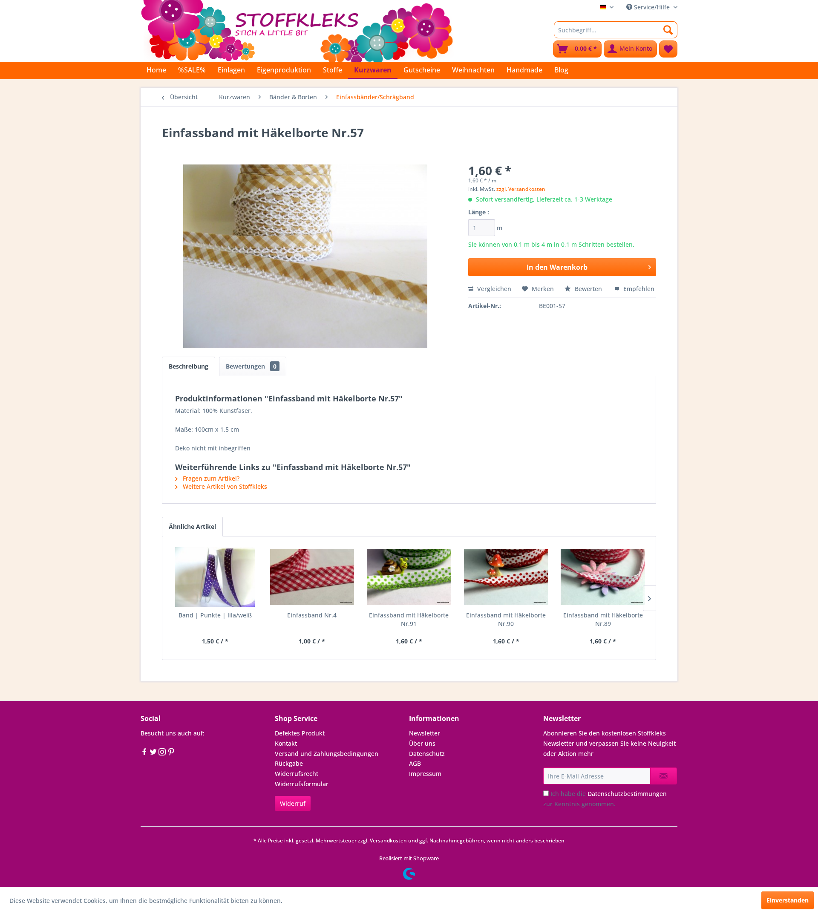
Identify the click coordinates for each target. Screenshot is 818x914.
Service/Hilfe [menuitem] (651, 7)
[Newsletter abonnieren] (663, 775)
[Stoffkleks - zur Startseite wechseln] (297, 30)
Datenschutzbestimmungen (627, 794)
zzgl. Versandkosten (520, 189)
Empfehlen (638, 289)
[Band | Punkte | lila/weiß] (215, 577)
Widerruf (292, 803)
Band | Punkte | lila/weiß (215, 615)
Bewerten (588, 289)
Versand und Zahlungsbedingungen (326, 754)
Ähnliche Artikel (192, 526)
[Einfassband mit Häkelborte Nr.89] (603, 577)
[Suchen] (668, 29)
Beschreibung (188, 366)
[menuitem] (615, 29)
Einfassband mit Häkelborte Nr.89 (603, 619)
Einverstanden (787, 900)
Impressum (425, 774)
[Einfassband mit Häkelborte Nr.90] (506, 577)
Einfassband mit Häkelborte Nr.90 (506, 619)
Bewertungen (251, 366)
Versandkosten (388, 840)
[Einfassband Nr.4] (312, 577)
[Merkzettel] (668, 49)
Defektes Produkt (300, 733)
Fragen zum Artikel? (210, 478)
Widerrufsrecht (296, 774)
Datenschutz (427, 754)
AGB (415, 763)
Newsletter (424, 733)
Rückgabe (289, 763)
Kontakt (286, 743)
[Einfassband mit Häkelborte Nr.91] (409, 577)
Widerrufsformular (301, 784)
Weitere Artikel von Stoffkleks (224, 486)
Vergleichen (493, 289)
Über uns (422, 743)
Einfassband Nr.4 (312, 615)
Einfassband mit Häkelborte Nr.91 (409, 619)
